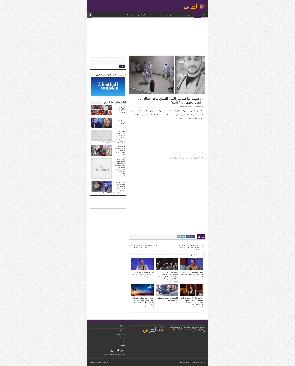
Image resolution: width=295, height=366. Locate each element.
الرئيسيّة (204, 14)
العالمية (167, 15)
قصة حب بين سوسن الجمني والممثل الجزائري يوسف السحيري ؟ (120, 150)
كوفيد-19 (159, 15)
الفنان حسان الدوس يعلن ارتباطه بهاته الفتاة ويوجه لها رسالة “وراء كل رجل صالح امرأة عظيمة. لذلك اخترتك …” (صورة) (120, 167)
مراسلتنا (151, 15)
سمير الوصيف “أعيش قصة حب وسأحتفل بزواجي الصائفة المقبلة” (192, 274)
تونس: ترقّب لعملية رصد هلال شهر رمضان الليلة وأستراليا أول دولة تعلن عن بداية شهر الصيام (143, 301)
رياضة (176, 15)
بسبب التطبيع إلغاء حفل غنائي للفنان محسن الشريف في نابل (143, 273)
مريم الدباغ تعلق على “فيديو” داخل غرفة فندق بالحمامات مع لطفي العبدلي (188, 246)
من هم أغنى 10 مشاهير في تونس (120, 121)
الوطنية (197, 15)
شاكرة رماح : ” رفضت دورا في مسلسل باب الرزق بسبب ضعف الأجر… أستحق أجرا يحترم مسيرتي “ (191, 301)
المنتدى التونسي (120, 334)
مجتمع (190, 15)
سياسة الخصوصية (140, 15)
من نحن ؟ (130, 15)
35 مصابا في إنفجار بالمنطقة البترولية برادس (167, 299)
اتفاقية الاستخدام (120, 331)
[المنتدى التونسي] (195, 5)
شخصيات (183, 15)
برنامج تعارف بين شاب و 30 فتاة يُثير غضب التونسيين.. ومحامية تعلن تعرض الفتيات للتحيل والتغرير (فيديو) (168, 275)
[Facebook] (110, 362)
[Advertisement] (147, 37)
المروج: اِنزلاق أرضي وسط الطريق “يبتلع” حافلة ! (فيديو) (145, 245)
